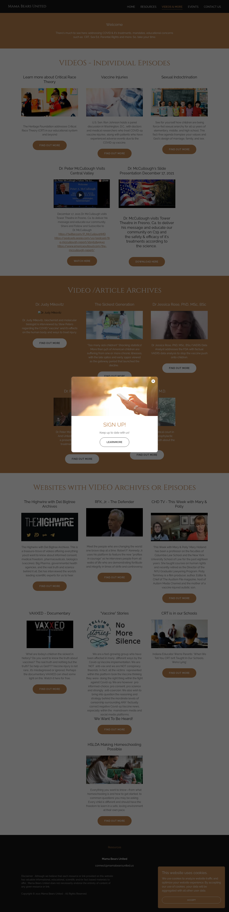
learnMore (114, 442)
